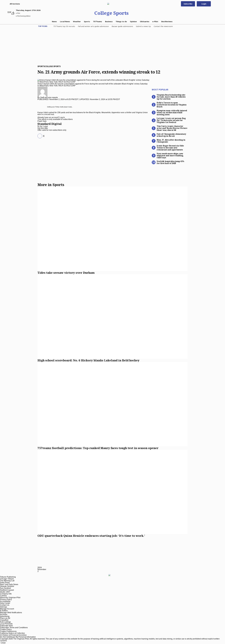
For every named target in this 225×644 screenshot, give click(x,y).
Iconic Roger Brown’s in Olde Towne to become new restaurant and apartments (170, 147)
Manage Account (7, 609)
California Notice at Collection (12, 633)
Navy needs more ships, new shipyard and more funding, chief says (170, 155)
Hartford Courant (7, 590)
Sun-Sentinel (5, 588)
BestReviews (166, 21)
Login (203, 4)
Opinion (133, 21)
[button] (14, 4)
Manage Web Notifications (11, 613)
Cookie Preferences (8, 631)
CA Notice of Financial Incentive (13, 635)
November (42, 569)
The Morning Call (7, 581)
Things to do (121, 21)
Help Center (5, 603)
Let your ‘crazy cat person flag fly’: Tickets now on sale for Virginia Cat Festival (171, 120)
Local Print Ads (6, 624)
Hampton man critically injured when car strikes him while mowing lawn (172, 112)
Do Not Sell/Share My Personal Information (18, 637)
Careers (3, 596)
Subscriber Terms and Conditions (14, 628)
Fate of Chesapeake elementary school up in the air (171, 135)
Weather (77, 21)
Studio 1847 (5, 592)
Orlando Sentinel (7, 586)
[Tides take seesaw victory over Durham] (113, 229)
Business (109, 21)
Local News (65, 21)
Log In (62, 117)
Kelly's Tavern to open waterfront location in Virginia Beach (171, 104)
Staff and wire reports (49, 97)
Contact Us (4, 605)
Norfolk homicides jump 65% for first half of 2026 (170, 162)
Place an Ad (5, 618)
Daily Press (5, 583)
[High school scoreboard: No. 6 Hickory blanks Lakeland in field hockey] (113, 316)
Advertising (4, 616)
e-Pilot (155, 21)
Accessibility (5, 601)
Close (3, 643)
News (54, 21)
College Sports (111, 13)
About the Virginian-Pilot (10, 598)
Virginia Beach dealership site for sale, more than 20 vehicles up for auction (171, 97)
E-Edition (4, 611)
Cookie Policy (6, 629)
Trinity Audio (59, 107)
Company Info (6, 594)
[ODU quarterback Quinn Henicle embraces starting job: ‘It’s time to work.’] (113, 492)
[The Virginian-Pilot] (111, 4)
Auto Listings (5, 622)
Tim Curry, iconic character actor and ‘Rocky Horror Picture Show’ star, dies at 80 (172, 128)
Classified (4, 620)
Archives (3, 614)
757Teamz (97, 21)
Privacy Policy (6, 599)
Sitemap (3, 607)
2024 (40, 568)
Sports (87, 21)
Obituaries (144, 21)
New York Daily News (9, 584)
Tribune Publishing (8, 577)
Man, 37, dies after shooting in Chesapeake (171, 141)
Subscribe (188, 4)
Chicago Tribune (7, 579)
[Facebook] (39, 136)
